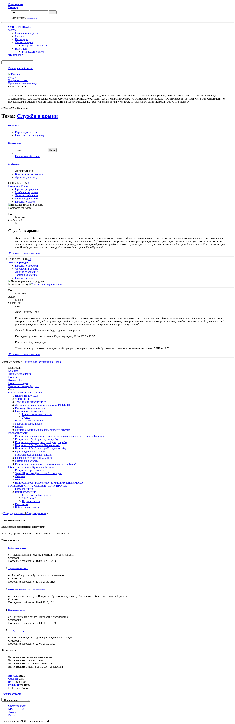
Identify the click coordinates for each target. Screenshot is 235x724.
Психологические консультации (34, 457)
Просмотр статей (25, 201)
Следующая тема (36, 513)
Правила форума (11, 693)
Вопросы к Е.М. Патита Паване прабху (38, 445)
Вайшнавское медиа (27, 507)
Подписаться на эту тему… (31, 135)
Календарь (21, 39)
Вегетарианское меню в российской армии (26, 589)
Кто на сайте (15, 380)
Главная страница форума (23, 386)
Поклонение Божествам (29, 411)
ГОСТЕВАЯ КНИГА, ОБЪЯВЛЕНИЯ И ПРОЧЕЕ (37, 485)
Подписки (14, 377)
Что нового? (15, 54)
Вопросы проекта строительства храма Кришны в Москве (49, 482)
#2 (29, 259)
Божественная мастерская (37, 414)
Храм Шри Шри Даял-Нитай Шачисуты (38, 473)
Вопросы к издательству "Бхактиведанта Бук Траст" (45, 463)
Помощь (13, 7)
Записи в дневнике (26, 198)
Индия (19, 426)
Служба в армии (37, 116)
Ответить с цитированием (24, 253)
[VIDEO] (13, 684)
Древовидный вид (26, 177)
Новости (20, 479)
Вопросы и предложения (29, 470)
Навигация (21, 48)
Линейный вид (24, 170)
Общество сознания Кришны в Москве (31, 467)
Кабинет (13, 370)
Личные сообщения (19, 373)
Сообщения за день (26, 33)
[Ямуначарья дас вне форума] (46, 284)
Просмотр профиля (26, 189)
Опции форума (24, 42)
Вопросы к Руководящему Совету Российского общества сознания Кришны (59, 436)
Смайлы (13, 678)
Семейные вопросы (26, 460)
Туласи (26, 417)
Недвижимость (31, 501)
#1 (29, 182)
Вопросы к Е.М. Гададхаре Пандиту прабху (40, 448)
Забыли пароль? (32, 18)
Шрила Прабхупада (26, 395)
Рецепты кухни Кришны (29, 420)
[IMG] (11, 681)
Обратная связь (17, 705)
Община (20, 476)
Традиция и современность (31, 401)
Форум (12, 29)
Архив (12, 712)
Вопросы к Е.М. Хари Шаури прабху (36, 439)
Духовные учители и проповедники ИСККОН (42, 404)
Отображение (14, 164)
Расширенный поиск (20, 68)
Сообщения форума (26, 192)
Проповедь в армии (16, 610)
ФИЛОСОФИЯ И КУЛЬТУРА (26, 392)
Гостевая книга (24, 488)
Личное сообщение (26, 195)
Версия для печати (26, 132)
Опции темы (13, 125)
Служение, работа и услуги (38, 495)
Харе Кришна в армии (18, 631)
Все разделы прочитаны (36, 45)
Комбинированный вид (29, 174)
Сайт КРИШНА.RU (20, 26)
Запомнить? (19, 17)
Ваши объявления (25, 491)
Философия (22, 398)
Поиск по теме (14, 143)
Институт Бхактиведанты (30, 408)
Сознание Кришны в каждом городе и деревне (42, 429)
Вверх (57, 361)
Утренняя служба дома (18, 569)
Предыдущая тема (14, 513)
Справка (20, 36)
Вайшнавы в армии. (17, 548)
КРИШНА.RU (16, 708)
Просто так (21, 504)
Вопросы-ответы (18, 80)
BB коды (13, 675)
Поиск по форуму (18, 383)
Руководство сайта (33, 51)
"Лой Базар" (29, 498)
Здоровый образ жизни (28, 423)
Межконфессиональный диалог (33, 454)
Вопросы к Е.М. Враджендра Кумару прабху (41, 442)
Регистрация (15, 4)
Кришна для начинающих (23, 83)
